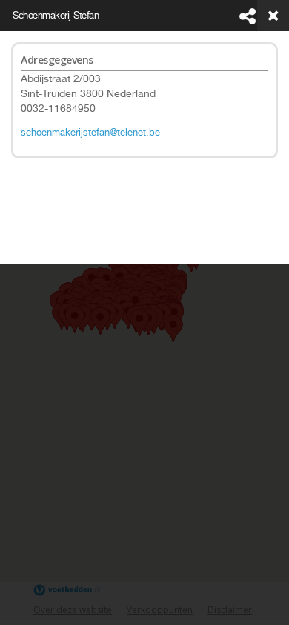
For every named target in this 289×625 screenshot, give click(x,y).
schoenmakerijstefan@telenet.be (90, 132)
